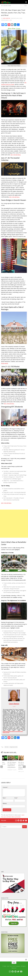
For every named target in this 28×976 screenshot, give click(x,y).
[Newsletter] (13, 926)
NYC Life (6, 747)
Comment (5, 787)
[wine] (12, 892)
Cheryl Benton (6, 18)
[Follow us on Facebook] (18, 820)
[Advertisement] (14, 524)
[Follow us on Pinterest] (21, 820)
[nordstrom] (12, 952)
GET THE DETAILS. (16, 154)
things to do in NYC (13, 747)
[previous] (1, 767)
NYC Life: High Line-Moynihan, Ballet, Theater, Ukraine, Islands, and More (22, 766)
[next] (24, 767)
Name (4, 798)
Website (5, 803)
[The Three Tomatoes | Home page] (7, 2)
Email (16, 798)
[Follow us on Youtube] (26, 820)
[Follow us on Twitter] (23, 820)
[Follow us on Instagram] (16, 820)
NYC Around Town (6, 5)
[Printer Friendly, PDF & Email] (14, 29)
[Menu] (26, 2)
